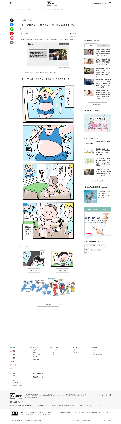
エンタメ (55, 347)
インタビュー (101, 245)
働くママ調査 (36, 359)
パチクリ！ (74, 405)
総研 (14, 347)
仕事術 (34, 352)
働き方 (34, 350)
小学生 (95, 357)
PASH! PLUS (28, 405)
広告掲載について (38, 377)
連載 (14, 354)
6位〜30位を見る (97, 104)
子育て (95, 347)
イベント (55, 357)
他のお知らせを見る (97, 181)
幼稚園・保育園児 (97, 354)
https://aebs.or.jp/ (46, 414)
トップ (11, 9)
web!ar (19, 405)
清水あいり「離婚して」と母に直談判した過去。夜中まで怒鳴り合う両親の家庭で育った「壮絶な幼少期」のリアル (103, 94)
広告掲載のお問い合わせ (99, 3)
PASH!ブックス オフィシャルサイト (93, 405)
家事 (14, 376)
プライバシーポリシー (100, 420)
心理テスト (88, 252)
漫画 (14, 358)
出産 (94, 352)
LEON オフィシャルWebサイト (64, 405)
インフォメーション (38, 373)
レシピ (14, 365)
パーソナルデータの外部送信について (85, 420)
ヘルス (75, 347)
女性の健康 (76, 350)
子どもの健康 (76, 352)
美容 (14, 380)
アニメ (54, 354)
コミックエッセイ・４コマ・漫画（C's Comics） (26, 9)
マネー (14, 378)
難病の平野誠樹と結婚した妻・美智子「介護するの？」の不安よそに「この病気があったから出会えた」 (103, 72)
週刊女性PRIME (13, 405)
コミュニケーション (17, 385)
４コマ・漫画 (72, 33)
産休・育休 (35, 357)
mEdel (23, 405)
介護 (86, 249)
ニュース (15, 368)
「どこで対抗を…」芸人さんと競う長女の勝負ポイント (51, 9)
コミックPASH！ (81, 405)
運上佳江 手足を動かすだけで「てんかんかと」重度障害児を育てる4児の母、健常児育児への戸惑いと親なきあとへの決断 (103, 83)
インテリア (15, 382)
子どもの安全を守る (90, 245)
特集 (14, 351)
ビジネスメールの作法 (96, 249)
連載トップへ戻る (27, 20)
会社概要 (109, 420)
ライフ (14, 373)
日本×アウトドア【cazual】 (50, 405)
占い (14, 361)
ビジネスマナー (36, 354)
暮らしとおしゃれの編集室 (37, 405)
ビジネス (35, 347)
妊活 (94, 350)
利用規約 (73, 420)
